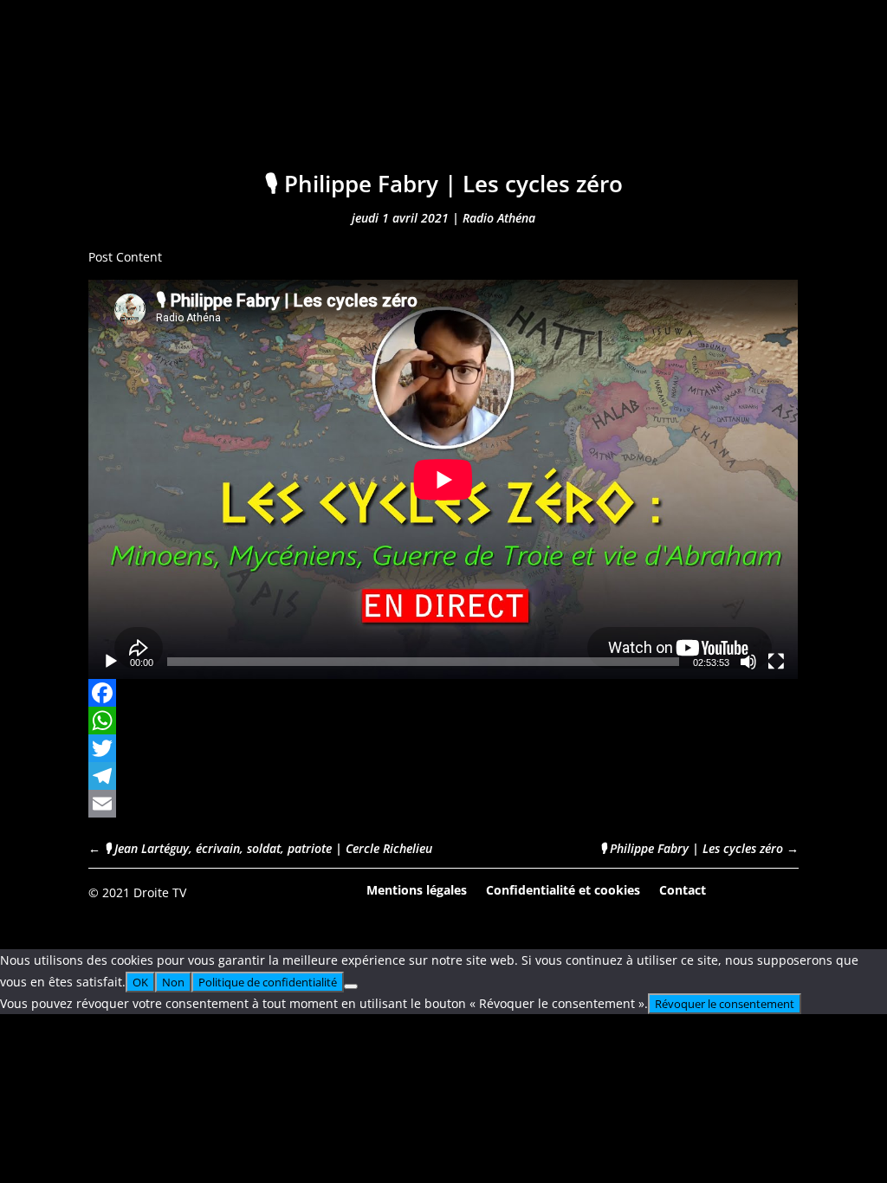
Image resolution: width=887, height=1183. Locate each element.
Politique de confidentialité (267, 982)
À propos (668, 101)
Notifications (555, 101)
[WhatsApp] (443, 720)
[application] (443, 479)
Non (173, 982)
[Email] (443, 804)
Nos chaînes (428, 101)
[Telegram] (443, 776)
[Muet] (748, 661)
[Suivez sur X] (785, 891)
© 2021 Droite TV (137, 892)
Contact (682, 889)
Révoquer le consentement (724, 1004)
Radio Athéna (499, 218)
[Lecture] (111, 661)
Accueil (183, 101)
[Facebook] (443, 693)
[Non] (351, 986)
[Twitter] (443, 748)
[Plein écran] (776, 661)
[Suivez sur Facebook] (737, 891)
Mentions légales (416, 889)
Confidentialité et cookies (563, 889)
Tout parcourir (295, 101)
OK (140, 982)
